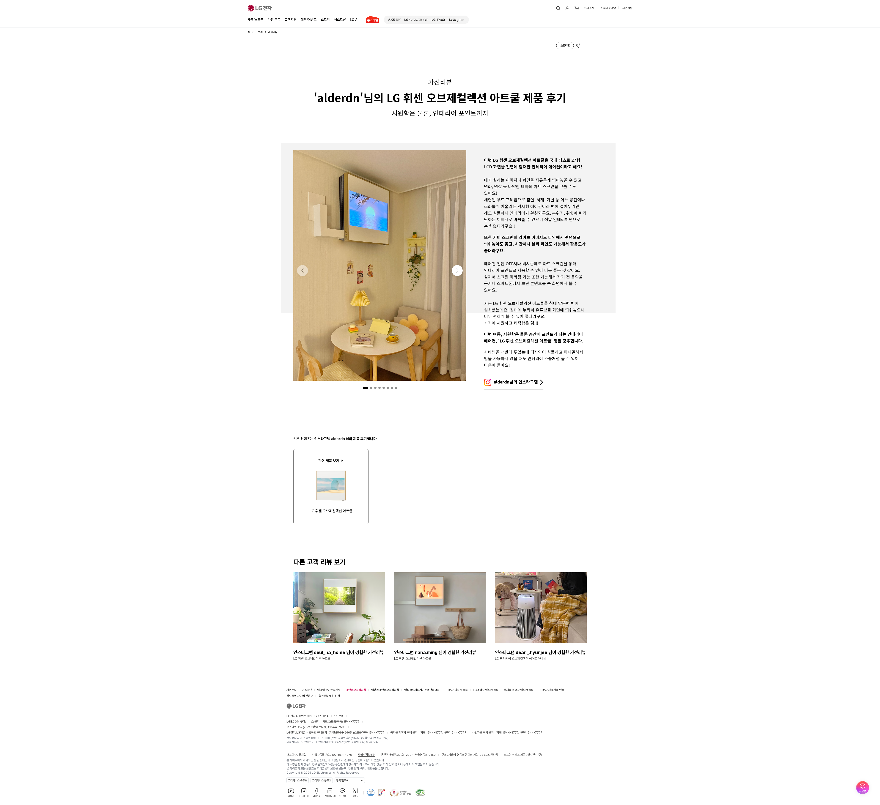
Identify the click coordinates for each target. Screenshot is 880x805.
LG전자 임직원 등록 (456, 690)
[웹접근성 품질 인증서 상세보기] (420, 792)
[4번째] (379, 388)
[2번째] (371, 388)
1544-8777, (434, 732)
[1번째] (365, 388)
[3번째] (375, 388)
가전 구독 (274, 20)
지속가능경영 (608, 8)
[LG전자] (260, 8)
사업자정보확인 (366, 754)
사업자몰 (627, 8)
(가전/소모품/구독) (340, 721)
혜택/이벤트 (309, 20)
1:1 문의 (339, 716)
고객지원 (291, 20)
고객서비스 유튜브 (297, 780)
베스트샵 (340, 20)
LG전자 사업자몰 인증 (551, 690)
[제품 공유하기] (578, 45)
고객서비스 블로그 (321, 780)
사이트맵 (291, 690)
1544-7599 (338, 727)
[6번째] (388, 388)
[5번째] (384, 388)
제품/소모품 (256, 20)
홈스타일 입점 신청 (329, 696)
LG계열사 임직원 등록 (485, 690)
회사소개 (589, 8)
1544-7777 (376, 732)
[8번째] (396, 388)
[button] (558, 8)
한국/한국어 (342, 780)
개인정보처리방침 (356, 690)
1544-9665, (344, 732)
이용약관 (307, 690)
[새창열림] (394, 20)
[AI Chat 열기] (862, 787)
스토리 (325, 20)
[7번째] (392, 388)
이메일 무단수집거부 (329, 690)
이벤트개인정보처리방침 (385, 690)
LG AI (354, 20)
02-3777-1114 (318, 716)
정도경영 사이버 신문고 (299, 696)
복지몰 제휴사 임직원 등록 (519, 690)
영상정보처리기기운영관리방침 (422, 690)
